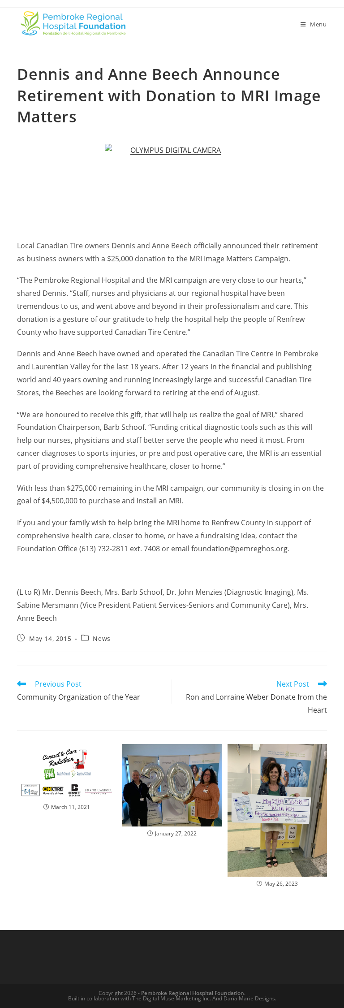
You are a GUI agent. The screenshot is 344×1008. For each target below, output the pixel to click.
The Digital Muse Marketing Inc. (171, 998)
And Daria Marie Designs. (244, 998)
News (101, 638)
